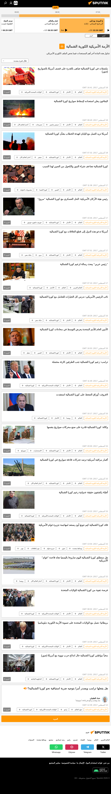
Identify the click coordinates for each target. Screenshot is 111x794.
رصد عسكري (60, 740)
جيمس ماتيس (54, 125)
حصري (75, 740)
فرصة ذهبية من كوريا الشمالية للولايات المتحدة (84, 590)
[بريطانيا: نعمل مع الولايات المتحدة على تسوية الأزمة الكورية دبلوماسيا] (19, 630)
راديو (65, 710)
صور (63, 548)
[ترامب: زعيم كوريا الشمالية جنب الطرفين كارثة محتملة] (19, 369)
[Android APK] (100, 770)
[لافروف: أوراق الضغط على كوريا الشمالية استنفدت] (19, 402)
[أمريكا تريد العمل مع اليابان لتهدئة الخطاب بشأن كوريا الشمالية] (19, 141)
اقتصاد (82, 740)
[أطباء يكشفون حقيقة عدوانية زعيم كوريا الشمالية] (19, 500)
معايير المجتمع (54, 763)
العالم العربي (77, 288)
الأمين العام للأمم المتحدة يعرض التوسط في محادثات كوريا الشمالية (74, 329)
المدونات (31, 740)
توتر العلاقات (35, 548)
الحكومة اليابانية (36, 679)
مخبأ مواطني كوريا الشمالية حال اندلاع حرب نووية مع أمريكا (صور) (74, 655)
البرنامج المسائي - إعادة (93, 24)
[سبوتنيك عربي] (99, 5)
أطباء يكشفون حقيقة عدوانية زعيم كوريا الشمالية (83, 492)
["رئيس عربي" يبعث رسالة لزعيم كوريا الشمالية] (19, 272)
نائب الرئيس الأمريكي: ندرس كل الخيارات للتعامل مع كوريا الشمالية (74, 296)
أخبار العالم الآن (23, 125)
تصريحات (39, 125)
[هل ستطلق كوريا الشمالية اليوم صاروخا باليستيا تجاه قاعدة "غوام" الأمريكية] (19, 565)
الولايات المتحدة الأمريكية (33, 92)
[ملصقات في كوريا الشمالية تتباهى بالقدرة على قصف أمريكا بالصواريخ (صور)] (19, 76)
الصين (57, 190)
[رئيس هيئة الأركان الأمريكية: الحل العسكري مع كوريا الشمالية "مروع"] (19, 206)
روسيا (68, 418)
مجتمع (51, 740)
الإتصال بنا (80, 763)
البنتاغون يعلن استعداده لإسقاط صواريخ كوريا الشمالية (81, 101)
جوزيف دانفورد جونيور (34, 222)
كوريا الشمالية (54, 92)
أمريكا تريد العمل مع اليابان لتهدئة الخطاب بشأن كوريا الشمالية (76, 133)
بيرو (40, 255)
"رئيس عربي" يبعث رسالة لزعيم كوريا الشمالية (84, 264)
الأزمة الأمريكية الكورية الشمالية (88, 46)
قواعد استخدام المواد (94, 763)
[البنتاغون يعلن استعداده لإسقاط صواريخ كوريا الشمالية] (19, 109)
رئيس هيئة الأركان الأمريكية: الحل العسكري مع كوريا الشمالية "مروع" (72, 199)
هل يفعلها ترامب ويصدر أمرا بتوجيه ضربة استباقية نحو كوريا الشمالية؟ (68, 688)
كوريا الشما (43, 190)
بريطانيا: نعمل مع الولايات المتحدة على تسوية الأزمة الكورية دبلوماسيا (73, 622)
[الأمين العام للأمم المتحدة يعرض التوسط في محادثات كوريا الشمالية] (19, 337)
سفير (40, 157)
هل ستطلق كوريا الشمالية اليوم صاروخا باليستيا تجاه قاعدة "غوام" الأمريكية (75, 559)
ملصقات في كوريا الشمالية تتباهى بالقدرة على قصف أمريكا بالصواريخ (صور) (73, 70)
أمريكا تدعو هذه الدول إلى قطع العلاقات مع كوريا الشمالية (79, 231)
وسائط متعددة (77, 548)
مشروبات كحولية (26, 190)
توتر (22, 548)
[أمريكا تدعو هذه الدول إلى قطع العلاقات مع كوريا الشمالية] (19, 239)
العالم (80, 92)
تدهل (28, 353)
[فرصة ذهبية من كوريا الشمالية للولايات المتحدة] (19, 598)
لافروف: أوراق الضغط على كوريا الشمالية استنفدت (82, 394)
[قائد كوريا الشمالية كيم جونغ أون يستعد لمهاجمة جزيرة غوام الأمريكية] (19, 532)
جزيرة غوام (50, 548)
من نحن (106, 763)
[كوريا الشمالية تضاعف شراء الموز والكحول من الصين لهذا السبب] (19, 174)
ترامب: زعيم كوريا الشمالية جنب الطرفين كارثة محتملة (80, 362)
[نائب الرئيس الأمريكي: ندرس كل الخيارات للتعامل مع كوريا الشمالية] (19, 304)
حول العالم (78, 710)
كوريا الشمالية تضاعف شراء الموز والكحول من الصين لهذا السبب (75, 166)
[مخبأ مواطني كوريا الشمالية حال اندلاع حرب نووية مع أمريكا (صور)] (19, 663)
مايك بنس (28, 255)
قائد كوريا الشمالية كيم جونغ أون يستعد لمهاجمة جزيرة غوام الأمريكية (73, 525)
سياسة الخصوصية (68, 763)
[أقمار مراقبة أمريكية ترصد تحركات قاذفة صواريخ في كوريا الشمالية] (19, 467)
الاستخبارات (37, 451)
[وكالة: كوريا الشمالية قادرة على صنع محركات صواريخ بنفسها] (19, 435)
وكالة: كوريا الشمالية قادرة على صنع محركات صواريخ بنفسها (77, 427)
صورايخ (23, 451)
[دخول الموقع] (11, 3)
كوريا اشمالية (29, 385)
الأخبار (68, 92)
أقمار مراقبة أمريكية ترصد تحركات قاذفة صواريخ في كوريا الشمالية (74, 459)
